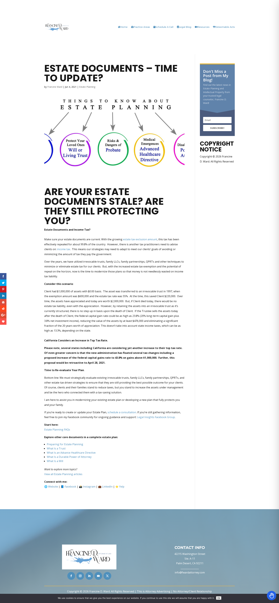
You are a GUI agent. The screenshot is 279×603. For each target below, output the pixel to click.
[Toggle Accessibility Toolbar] (272, 596)
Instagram (89, 486)
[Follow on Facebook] (71, 576)
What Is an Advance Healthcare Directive (71, 452)
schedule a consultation (122, 412)
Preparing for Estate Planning (65, 444)
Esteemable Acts (225, 27)
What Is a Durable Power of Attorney (69, 457)
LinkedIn (107, 486)
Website (53, 486)
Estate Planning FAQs (57, 429)
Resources (203, 27)
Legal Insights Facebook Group (156, 417)
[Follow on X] (107, 576)
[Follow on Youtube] (98, 576)
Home (124, 27)
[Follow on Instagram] (80, 576)
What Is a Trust (56, 448)
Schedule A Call (164, 27)
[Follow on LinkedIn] (89, 576)
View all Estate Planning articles (63, 474)
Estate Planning (87, 86)
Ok (218, 598)
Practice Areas (141, 27)
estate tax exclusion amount (140, 239)
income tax (63, 249)
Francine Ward (54, 86)
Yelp (121, 486)
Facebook (70, 486)
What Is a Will (55, 461)
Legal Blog (185, 27)
